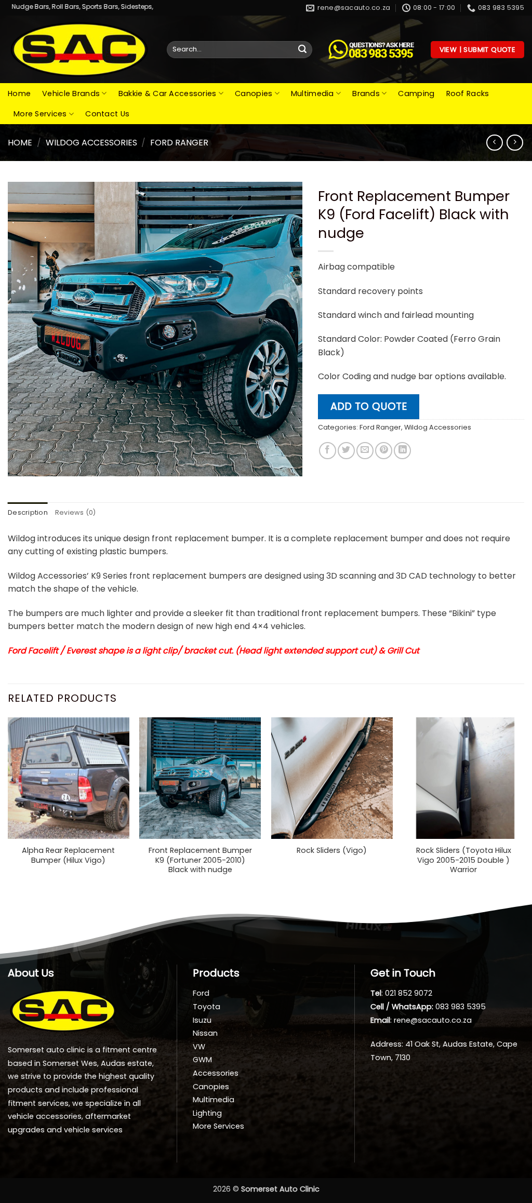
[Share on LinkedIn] (402, 450)
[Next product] (494, 143)
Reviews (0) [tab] (75, 512)
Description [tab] (28, 512)
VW (199, 1046)
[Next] (523, 806)
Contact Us (107, 114)
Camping (416, 93)
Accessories (215, 1073)
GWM (202, 1059)
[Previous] (8, 806)
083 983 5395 (460, 1006)
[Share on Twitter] (346, 450)
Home (19, 93)
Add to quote (368, 406)
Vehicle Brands (71, 93)
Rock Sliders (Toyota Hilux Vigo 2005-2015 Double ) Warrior (463, 860)
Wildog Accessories (91, 143)
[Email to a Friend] (365, 450)
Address (386, 1044)
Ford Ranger (179, 143)
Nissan (205, 1033)
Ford (201, 993)
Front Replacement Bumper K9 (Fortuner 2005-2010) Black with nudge (200, 860)
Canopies (253, 93)
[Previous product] (515, 143)
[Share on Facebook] (327, 450)
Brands (366, 93)
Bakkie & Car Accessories (167, 93)
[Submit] (302, 50)
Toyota (206, 1006)
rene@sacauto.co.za (433, 1020)
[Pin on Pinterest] (383, 450)
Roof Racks (467, 93)
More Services (40, 114)
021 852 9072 (408, 993)
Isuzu (202, 1020)
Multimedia (312, 93)
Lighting (207, 1113)
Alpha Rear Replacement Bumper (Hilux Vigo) (68, 855)
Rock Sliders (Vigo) (332, 851)
